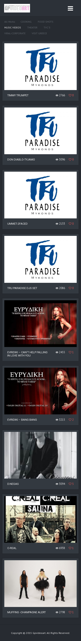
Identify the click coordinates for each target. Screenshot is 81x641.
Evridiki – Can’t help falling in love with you (27, 354)
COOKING (26, 21)
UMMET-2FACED (17, 223)
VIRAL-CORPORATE (14, 33)
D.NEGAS (13, 483)
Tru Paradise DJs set (22, 288)
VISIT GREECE (39, 33)
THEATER (32, 27)
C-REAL (12, 548)
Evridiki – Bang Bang (22, 419)
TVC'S (47, 27)
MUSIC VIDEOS (12, 27)
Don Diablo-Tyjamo (21, 159)
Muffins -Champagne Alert (26, 612)
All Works (9, 21)
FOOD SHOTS (45, 21)
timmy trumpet (18, 95)
